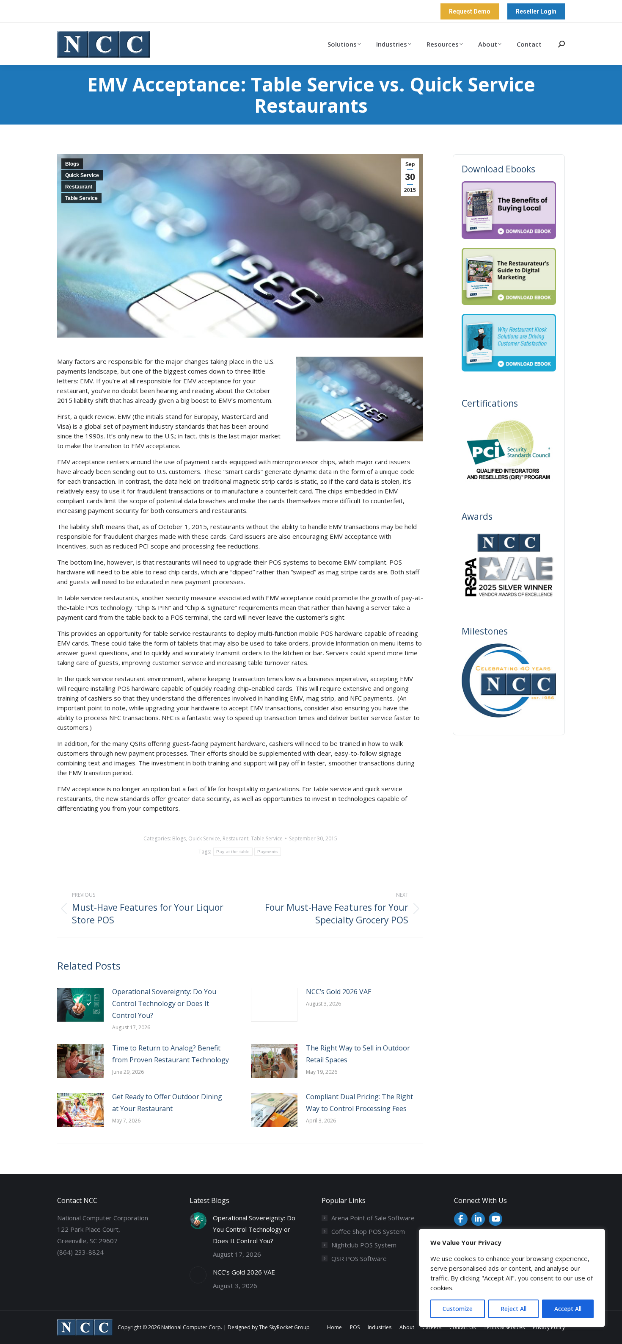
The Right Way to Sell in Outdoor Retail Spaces (358, 1053)
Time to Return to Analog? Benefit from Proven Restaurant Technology (170, 1053)
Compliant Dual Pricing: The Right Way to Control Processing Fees (359, 1102)
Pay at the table (233, 851)
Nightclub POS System (363, 1245)
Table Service (81, 198)
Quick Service (82, 175)
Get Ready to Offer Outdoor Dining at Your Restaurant (167, 1102)
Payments (267, 851)
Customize (458, 1309)
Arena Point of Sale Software (373, 1218)
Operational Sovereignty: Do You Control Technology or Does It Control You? (164, 1003)
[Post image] (80, 1005)
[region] (512, 1278)
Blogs (72, 164)
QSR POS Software (359, 1258)
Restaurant (78, 187)
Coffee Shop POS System (368, 1231)
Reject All (513, 1309)
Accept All (567, 1309)
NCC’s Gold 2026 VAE (339, 991)
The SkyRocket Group (284, 1327)
